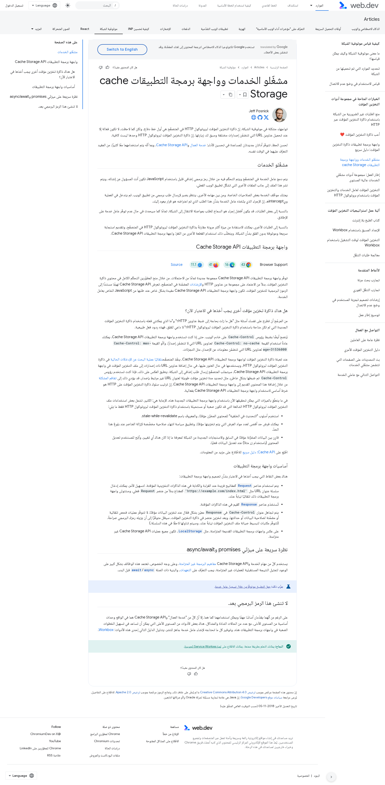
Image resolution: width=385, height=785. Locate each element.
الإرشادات (196, 284)
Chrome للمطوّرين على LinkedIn (40, 748)
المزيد (38, 29)
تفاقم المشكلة (108, 378)
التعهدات (185, 570)
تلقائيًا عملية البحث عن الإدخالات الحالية (136, 359)
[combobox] (97, 5)
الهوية (242, 29)
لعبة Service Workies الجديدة (202, 646)
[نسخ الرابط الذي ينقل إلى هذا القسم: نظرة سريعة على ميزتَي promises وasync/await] (183, 550)
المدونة (203, 5)
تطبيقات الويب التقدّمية (214, 29)
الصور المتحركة (61, 29)
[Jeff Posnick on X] (266, 119)
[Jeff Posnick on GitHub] (260, 119)
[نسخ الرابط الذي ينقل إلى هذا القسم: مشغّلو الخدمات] (253, 165)
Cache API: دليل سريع (258, 452)
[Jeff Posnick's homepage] (253, 119)
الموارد (319, 5)
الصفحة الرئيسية (279, 67)
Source (176, 264)
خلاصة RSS (54, 755)
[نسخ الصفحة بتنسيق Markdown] (231, 94)
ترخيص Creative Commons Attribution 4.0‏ (227, 692)
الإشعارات (165, 29)
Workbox (106, 630)
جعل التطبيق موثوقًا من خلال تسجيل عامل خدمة (243, 587)
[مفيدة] (107, 67)
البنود (317, 775)
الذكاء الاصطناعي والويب (366, 29)
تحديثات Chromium (107, 741)
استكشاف (292, 5)
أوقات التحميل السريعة (328, 29)
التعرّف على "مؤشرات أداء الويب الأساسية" (280, 29)
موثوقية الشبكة (108, 29)
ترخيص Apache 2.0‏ (128, 692)
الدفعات (186, 29)
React (84, 29)
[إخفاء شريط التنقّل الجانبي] (331, 777)
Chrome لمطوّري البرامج (105, 734)
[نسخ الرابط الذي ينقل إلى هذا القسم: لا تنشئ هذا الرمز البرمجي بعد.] (224, 603)
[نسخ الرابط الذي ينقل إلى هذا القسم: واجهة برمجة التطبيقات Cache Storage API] (192, 247)
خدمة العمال (198, 145)
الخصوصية (303, 775)
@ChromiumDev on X (45, 734)
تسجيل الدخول (14, 5)
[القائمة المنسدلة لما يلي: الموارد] (309, 5)
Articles (372, 19)
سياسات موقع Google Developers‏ (261, 697)
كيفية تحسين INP (138, 29)
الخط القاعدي (269, 5)
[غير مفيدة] (100, 67)
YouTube (55, 741)
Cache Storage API (171, 145)
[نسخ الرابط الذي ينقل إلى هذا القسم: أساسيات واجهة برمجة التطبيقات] (229, 466)
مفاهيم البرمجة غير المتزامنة (197, 564)
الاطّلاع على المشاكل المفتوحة (162, 741)
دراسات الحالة (180, 5)
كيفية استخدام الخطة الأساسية (234, 5)
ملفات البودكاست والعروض (104, 755)
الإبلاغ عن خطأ (171, 734)
